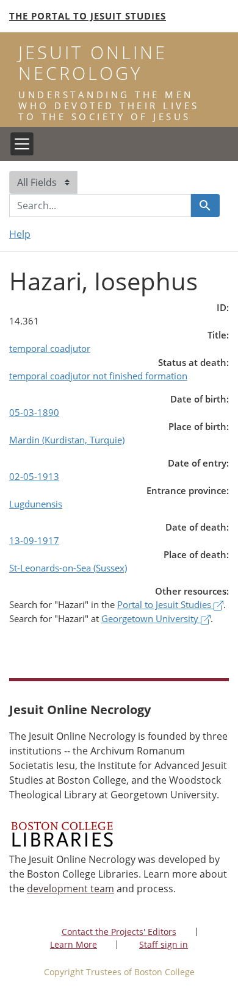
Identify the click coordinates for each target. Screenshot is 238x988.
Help (20, 234)
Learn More (73, 944)
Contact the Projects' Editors (119, 931)
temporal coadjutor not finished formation (98, 376)
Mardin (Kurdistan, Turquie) (66, 440)
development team (70, 888)
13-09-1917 (34, 540)
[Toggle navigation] (22, 144)
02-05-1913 (34, 476)
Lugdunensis (35, 504)
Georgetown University (151, 618)
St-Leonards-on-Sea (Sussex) (68, 568)
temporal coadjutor (49, 348)
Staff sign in (163, 944)
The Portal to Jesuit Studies (87, 16)
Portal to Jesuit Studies (165, 604)
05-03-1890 (34, 412)
